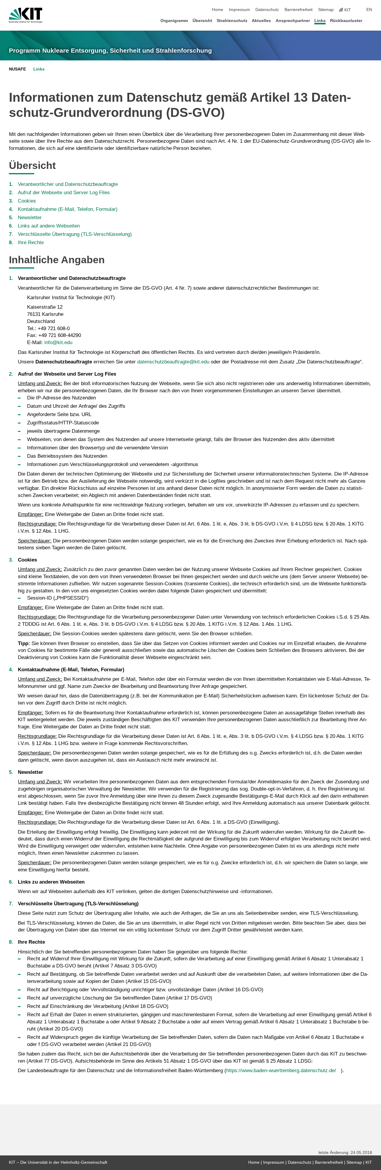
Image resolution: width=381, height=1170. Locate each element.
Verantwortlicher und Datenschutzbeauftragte (68, 184)
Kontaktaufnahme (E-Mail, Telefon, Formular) (68, 209)
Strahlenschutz (232, 20)
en (369, 9)
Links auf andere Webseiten (49, 226)
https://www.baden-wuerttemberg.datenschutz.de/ (281, 1070)
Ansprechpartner (293, 20)
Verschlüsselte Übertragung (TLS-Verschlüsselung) (75, 234)
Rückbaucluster (346, 20)
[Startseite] (370, 20)
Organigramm (174, 20)
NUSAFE (17, 69)
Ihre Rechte (31, 242)
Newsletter (30, 217)
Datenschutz (267, 9)
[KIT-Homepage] (25, 15)
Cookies (27, 201)
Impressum (239, 9)
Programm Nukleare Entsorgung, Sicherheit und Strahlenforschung (110, 50)
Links (320, 20)
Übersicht (202, 20)
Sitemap (326, 9)
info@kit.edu (58, 342)
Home (217, 9)
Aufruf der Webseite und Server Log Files (64, 192)
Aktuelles (261, 20)
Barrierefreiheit (299, 9)
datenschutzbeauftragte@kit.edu (173, 362)
